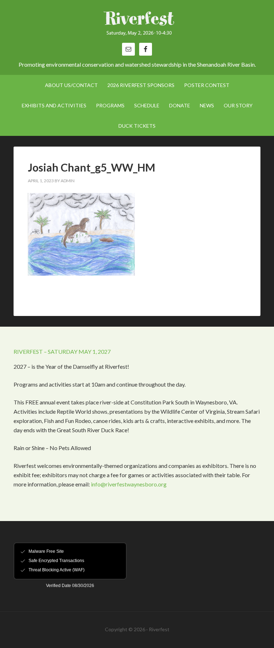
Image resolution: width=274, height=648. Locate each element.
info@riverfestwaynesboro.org (129, 484)
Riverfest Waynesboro (137, 25)
